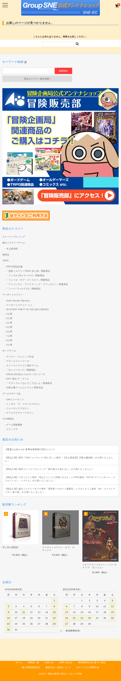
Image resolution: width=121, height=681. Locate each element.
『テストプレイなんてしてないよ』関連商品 (29, 383)
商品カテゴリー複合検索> (37, 78)
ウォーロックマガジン (17, 408)
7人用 (9, 336)
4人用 (9, 322)
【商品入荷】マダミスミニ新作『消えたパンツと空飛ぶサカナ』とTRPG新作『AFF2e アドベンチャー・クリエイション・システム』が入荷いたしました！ (60, 479)
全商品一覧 (33, 662)
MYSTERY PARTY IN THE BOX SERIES (27, 309)
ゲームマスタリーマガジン (20, 412)
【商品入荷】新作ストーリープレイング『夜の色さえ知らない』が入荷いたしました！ (49, 469)
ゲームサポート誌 (11, 393)
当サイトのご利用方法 (87, 667)
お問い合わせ (66, 662)
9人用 (9, 344)
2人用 (9, 314)
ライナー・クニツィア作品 (20, 356)
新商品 (5, 254)
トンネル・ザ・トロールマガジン (23, 404)
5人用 (9, 327)
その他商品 (8, 418)
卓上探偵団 (12, 248)
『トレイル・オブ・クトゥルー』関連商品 (28, 280)
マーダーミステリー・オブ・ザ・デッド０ (59, 548)
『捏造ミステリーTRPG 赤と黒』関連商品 (28, 271)
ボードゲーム (9, 350)
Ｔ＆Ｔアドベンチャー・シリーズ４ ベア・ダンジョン (99, 566)
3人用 (9, 318)
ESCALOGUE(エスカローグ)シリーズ (25, 374)
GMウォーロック (15, 399)
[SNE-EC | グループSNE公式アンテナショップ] (60, 12)
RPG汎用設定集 (14, 266)
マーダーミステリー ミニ (19, 305)
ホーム (18, 662)
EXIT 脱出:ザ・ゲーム (17, 378)
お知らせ (49, 662)
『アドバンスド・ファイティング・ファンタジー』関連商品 (37, 284)
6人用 (9, 331)
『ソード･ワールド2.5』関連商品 (23, 288)
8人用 (9, 340)
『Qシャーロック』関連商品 (21, 370)
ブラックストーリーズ (17, 361)
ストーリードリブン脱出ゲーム (22, 365)
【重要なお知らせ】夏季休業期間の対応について (30, 449)
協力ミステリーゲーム (13, 242)
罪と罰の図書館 (10, 547)
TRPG (5, 260)
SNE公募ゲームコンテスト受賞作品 (24, 387)
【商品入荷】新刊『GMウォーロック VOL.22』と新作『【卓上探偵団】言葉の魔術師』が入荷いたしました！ (59, 459)
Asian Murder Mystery (18, 300)
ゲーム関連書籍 (14, 424)
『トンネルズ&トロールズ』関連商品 (25, 275)
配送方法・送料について (58, 667)
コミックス (12, 429)
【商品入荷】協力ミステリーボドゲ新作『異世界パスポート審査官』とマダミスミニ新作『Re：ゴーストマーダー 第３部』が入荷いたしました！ (60, 490)
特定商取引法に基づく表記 (92, 662)
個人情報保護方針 (31, 667)
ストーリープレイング (13, 236)
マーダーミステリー (12, 294)
